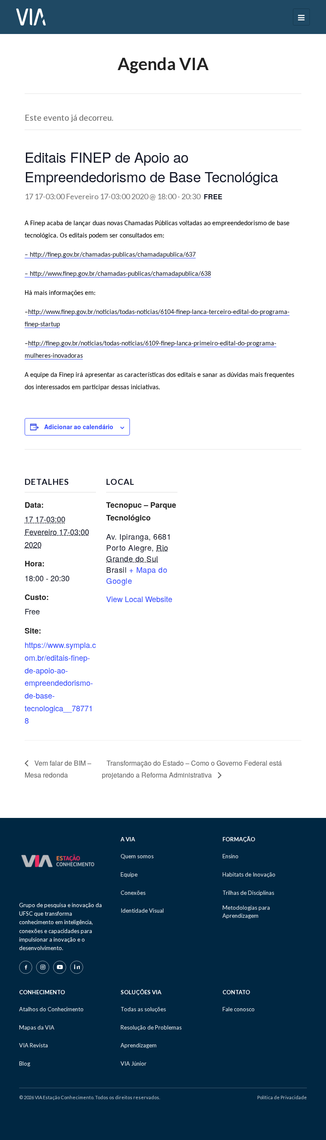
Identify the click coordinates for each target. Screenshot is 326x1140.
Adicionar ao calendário (78, 426)
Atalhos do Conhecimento (51, 1009)
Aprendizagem (139, 1045)
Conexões (133, 892)
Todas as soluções (143, 1009)
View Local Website (139, 598)
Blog (24, 1063)
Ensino (230, 856)
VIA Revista (33, 1045)
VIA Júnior (133, 1063)
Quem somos (137, 856)
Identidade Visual (142, 910)
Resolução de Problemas (151, 1027)
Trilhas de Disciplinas (248, 892)
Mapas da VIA (36, 1027)
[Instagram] (42, 967)
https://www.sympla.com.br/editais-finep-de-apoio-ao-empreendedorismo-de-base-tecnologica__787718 (60, 682)
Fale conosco (238, 1009)
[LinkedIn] (76, 967)
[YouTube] (59, 967)
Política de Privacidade (282, 1097)
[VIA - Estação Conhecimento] (31, 16)
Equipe (129, 874)
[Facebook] (25, 967)
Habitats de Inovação (248, 874)
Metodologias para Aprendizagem (246, 911)
